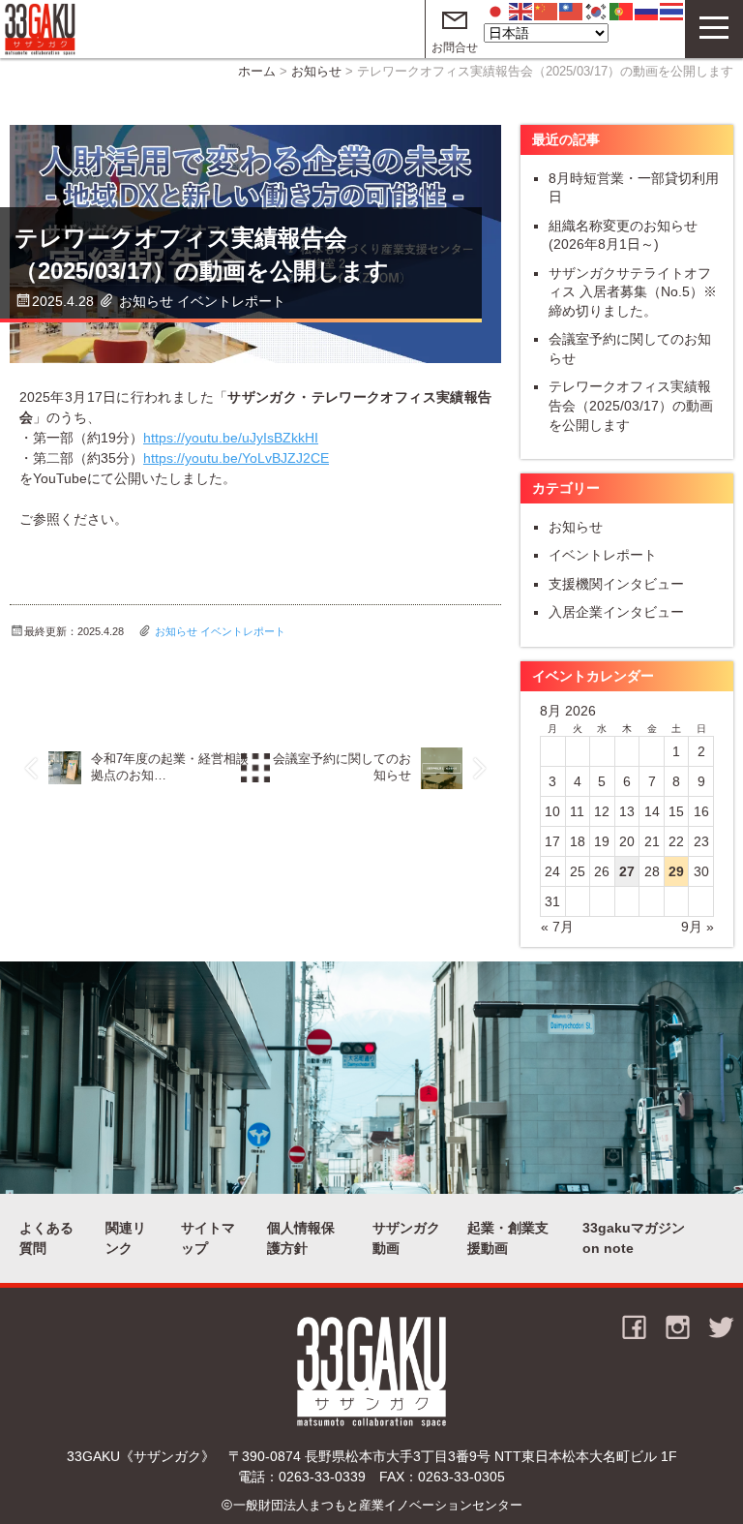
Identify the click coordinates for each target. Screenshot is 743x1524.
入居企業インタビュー (616, 612)
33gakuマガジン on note (633, 1238)
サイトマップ (208, 1238)
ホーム (257, 71)
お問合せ (454, 47)
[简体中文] (546, 10)
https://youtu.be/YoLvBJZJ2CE (236, 458)
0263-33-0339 (322, 1476)
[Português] (622, 10)
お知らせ (316, 71)
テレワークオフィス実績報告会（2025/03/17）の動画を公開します (631, 405)
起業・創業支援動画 (508, 1238)
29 (676, 871)
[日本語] (496, 10)
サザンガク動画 (406, 1238)
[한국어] (596, 10)
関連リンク (125, 1238)
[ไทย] (672, 10)
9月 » (697, 926)
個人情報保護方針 (301, 1238)
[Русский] (647, 10)
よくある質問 (46, 1238)
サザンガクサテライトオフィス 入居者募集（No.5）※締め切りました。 (633, 292)
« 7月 (557, 926)
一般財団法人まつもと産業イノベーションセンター (377, 1505)
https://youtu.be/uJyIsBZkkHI (230, 437)
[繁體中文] (571, 10)
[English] (521, 10)
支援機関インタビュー (616, 584)
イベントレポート (231, 301)
